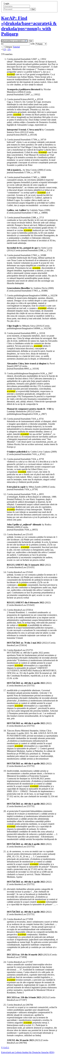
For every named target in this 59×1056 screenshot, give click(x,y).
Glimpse (8, 47)
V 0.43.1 (5, 1047)
